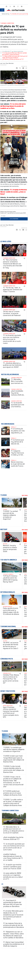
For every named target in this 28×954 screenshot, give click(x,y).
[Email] (22, 6)
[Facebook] (6, 6)
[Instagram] (18, 6)
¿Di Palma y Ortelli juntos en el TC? (13, 59)
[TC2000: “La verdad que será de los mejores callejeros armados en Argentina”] (14, 739)
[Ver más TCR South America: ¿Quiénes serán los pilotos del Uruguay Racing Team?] (12, 567)
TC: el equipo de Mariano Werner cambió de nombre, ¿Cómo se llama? (14, 53)
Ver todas (25, 495)
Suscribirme (14, 219)
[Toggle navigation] (2, 10)
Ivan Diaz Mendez (8, 63)
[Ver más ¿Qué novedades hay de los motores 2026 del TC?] (5, 393)
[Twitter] (10, 6)
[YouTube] (14, 6)
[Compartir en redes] (24, 258)
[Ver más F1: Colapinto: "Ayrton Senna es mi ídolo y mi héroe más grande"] (5, 453)
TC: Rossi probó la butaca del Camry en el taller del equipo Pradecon (14, 57)
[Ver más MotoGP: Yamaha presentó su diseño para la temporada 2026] (12, 537)
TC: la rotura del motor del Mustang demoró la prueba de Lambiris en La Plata (13, 106)
